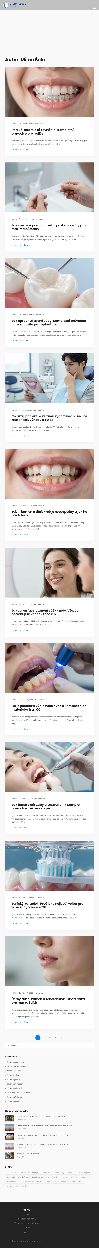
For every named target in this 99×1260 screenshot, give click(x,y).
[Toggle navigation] (95, 7)
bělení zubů (71, 1172)
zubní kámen (23, 1177)
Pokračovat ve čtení (19, 149)
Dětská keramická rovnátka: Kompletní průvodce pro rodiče (42, 131)
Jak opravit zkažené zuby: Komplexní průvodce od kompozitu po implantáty (48, 322)
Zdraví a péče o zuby (15, 1062)
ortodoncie (86, 1177)
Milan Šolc (18, 124)
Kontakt (26, 1227)
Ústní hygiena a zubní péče (18, 1093)
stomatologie (46, 1172)
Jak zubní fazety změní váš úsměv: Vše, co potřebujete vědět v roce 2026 (45, 612)
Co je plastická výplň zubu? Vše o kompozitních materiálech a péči (48, 707)
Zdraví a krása (13, 1075)
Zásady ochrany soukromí (26, 1223)
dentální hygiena (38, 1177)
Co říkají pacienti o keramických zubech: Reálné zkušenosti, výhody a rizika (49, 418)
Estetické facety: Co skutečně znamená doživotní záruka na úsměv (44, 1126)
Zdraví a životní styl (15, 1084)
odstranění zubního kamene (31, 1182)
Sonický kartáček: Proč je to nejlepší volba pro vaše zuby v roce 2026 (47, 905)
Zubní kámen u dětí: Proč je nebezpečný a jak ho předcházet (49, 513)
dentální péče (11, 1182)
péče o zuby (59, 1172)
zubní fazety (53, 1177)
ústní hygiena (11, 1172)
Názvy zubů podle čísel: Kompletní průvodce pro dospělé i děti (43, 1144)
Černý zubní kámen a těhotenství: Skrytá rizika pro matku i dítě (48, 1001)
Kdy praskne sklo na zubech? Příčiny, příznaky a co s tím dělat (42, 1135)
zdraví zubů (50, 1182)
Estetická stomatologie (16, 1066)
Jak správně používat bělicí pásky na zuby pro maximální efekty (48, 227)
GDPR (26, 1232)
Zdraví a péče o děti (15, 1088)
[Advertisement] (49, 35)
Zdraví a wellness (14, 1071)
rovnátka (9, 1186)
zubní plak (75, 1177)
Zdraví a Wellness (14, 1097)
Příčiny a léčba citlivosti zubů (28, 1154)
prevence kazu (63, 1182)
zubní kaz (64, 1177)
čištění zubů (10, 1177)
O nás (26, 1214)
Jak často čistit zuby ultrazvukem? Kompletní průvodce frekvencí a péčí (47, 806)
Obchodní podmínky (26, 1218)
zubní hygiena (84, 1172)
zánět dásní (21, 1186)
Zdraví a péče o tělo (15, 1079)
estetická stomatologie (29, 1172)
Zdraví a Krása (13, 1101)
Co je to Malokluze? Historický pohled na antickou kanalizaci (42, 1116)
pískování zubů (78, 1182)
